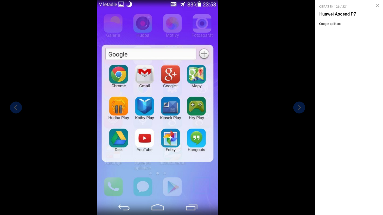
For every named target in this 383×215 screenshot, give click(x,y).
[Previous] (16, 107)
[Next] (299, 107)
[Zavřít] (377, 6)
